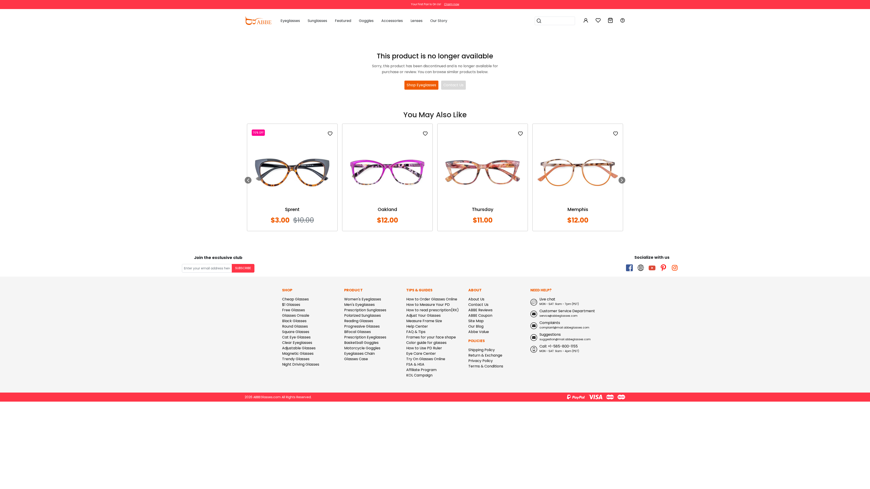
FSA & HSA (415, 364)
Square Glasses (295, 331)
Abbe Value (478, 331)
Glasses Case (356, 359)
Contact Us (453, 85)
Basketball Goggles (361, 342)
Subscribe (243, 268)
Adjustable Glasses (299, 348)
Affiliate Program (421, 369)
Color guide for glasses (426, 342)
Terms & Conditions (485, 366)
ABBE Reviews (480, 310)
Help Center (417, 326)
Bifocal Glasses (357, 331)
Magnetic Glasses (298, 353)
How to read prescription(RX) (432, 310)
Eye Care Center (421, 353)
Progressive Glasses (362, 326)
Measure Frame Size (424, 321)
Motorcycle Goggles (362, 348)
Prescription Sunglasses (365, 310)
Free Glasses (293, 310)
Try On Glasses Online (425, 359)
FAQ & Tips (415, 331)
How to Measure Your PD (428, 304)
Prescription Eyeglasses (365, 337)
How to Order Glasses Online (431, 299)
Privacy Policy (480, 360)
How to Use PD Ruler (424, 348)
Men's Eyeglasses (359, 304)
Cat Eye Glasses (296, 337)
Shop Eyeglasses (421, 85)
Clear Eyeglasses (297, 342)
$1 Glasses (291, 304)
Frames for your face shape (431, 337)
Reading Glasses (358, 321)
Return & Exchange (485, 355)
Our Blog (475, 326)
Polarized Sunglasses (362, 315)
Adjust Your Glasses (423, 315)
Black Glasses (294, 321)
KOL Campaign (419, 375)
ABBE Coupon (480, 315)
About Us (476, 299)
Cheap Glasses (295, 299)
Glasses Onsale (295, 315)
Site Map (476, 321)
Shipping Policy (481, 349)
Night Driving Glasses (300, 364)
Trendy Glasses (295, 359)
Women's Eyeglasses (362, 299)
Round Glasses (295, 326)
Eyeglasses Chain (359, 353)
